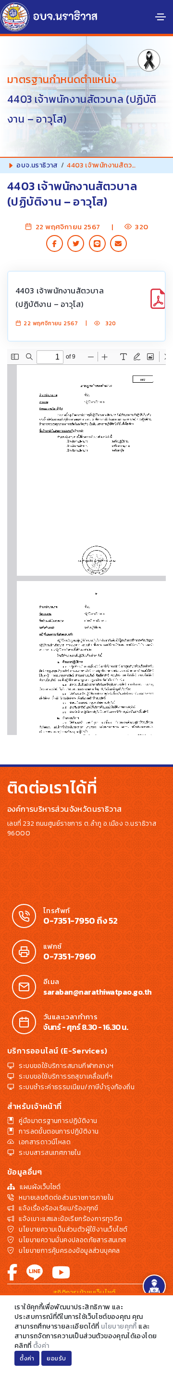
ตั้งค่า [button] (27, 1358)
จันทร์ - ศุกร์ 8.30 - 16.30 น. (85, 1027)
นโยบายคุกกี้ (119, 1326)
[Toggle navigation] (160, 17)
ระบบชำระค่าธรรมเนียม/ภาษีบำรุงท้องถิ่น (77, 1087)
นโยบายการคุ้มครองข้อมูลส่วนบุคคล (69, 1251)
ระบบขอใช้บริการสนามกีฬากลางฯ (66, 1066)
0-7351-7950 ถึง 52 (80, 920)
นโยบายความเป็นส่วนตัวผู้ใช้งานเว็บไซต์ (73, 1229)
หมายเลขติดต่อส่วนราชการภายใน (66, 1198)
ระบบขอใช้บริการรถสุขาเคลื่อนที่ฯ (65, 1076)
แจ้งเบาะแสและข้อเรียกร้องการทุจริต (70, 1219)
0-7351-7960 (69, 956)
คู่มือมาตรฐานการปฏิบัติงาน (58, 1121)
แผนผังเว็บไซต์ (40, 1187)
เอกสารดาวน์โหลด (45, 1142)
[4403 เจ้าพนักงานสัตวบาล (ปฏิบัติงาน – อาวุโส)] (158, 304)
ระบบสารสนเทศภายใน (50, 1153)
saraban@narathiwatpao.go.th (97, 991)
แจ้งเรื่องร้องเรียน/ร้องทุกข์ (58, 1208)
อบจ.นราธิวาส (37, 165)
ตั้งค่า (41, 1346)
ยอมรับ (56, 1358)
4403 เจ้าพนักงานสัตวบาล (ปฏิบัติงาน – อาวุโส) (59, 297)
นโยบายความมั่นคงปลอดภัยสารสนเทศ (72, 1240)
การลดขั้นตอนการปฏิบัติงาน (59, 1131)
